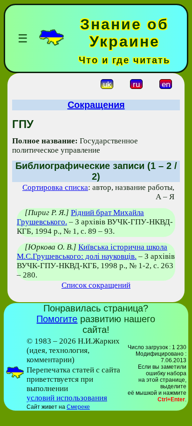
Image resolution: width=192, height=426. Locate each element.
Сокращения (96, 105)
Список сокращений (96, 285)
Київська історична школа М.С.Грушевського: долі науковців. (92, 252)
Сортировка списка (55, 187)
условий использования (67, 397)
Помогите (56, 319)
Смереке (78, 407)
